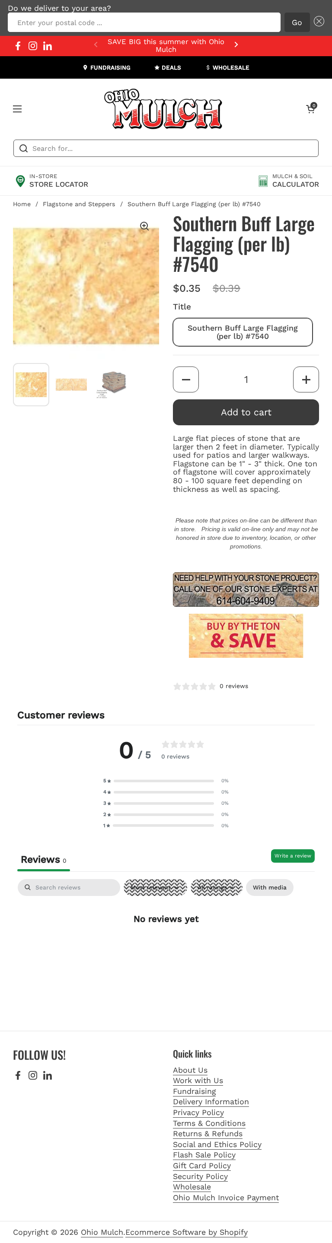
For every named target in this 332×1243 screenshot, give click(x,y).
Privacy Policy (198, 1112)
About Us (190, 1069)
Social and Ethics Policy (217, 1144)
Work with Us (198, 1080)
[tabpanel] (166, 946)
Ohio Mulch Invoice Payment (226, 1197)
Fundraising (194, 1091)
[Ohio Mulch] (164, 109)
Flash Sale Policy (204, 1154)
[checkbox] (270, 887)
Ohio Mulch (102, 1232)
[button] (317, 22)
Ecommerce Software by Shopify (186, 1232)
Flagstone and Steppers (79, 204)
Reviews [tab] (44, 859)
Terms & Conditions (209, 1123)
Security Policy (200, 1176)
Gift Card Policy (202, 1165)
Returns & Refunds (208, 1133)
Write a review (293, 856)
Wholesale (192, 1186)
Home (22, 204)
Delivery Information (211, 1101)
